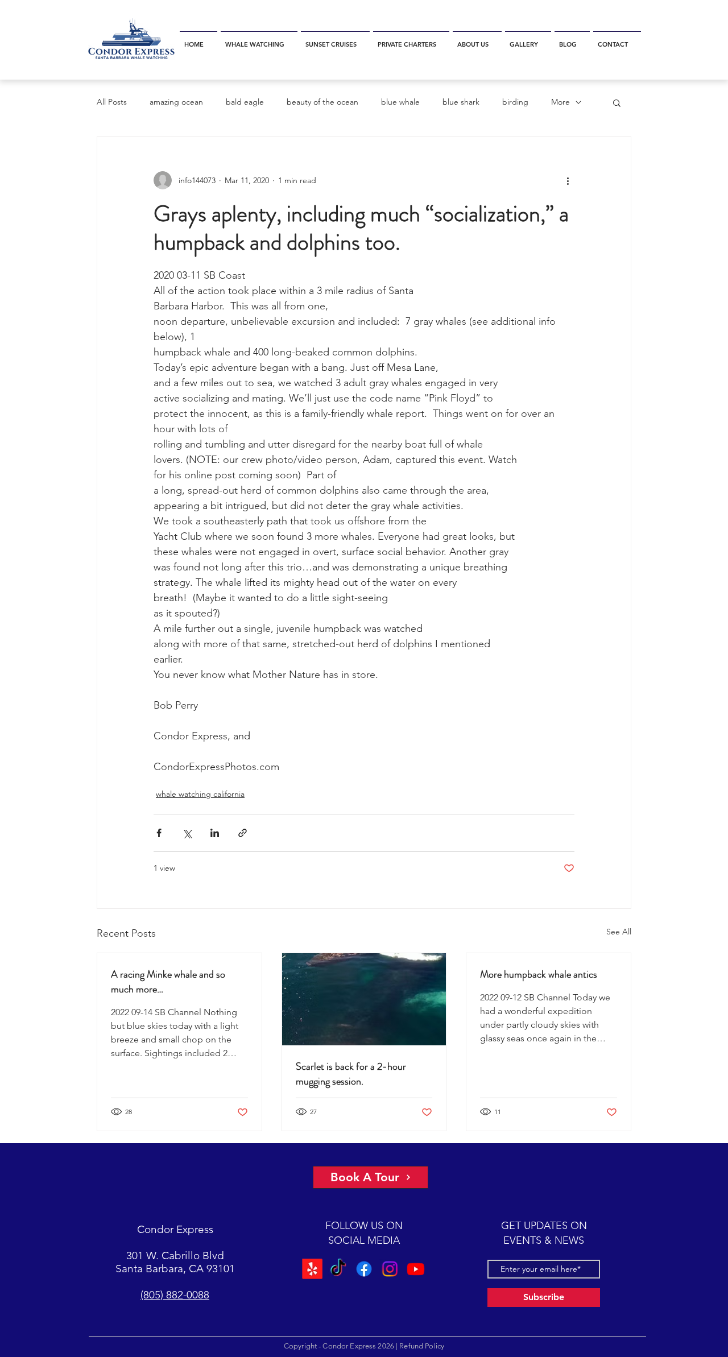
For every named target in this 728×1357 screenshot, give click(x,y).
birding (515, 102)
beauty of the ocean (322, 102)
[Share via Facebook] (159, 833)
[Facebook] (364, 1268)
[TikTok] (339, 1268)
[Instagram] (389, 1268)
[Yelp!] (314, 1268)
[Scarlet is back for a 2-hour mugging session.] (364, 999)
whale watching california (200, 794)
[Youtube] (413, 1268)
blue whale (400, 102)
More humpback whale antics (538, 974)
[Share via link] (242, 833)
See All (618, 931)
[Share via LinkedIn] (214, 833)
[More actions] (567, 180)
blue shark (460, 102)
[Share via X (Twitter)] (186, 833)
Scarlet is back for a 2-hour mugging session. (351, 1074)
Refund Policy (421, 1346)
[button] (259, 39)
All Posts (112, 102)
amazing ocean (176, 102)
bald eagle (245, 102)
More (560, 102)
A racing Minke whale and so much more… (168, 981)
